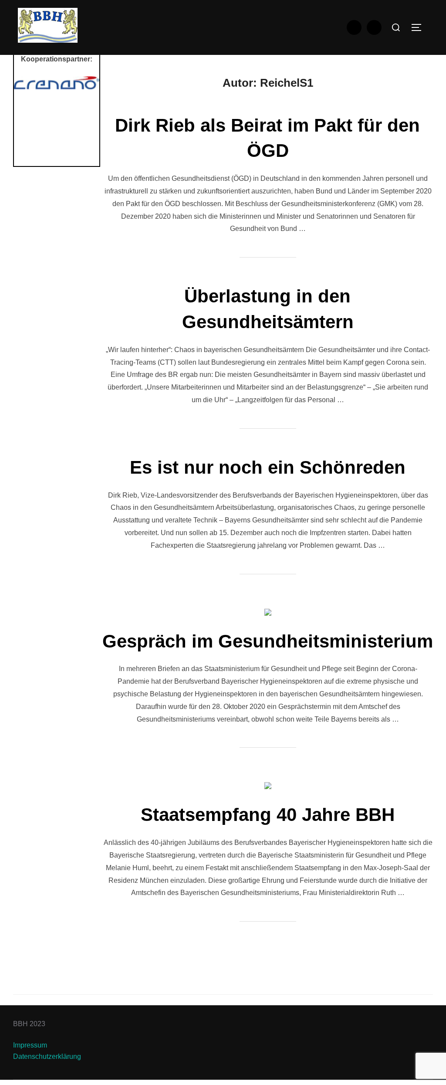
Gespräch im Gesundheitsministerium (267, 641)
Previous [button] (24, 118)
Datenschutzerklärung (47, 1056)
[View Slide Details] (56, 82)
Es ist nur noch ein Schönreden (267, 467)
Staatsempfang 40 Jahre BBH (268, 814)
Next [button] (88, 118)
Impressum (30, 1045)
